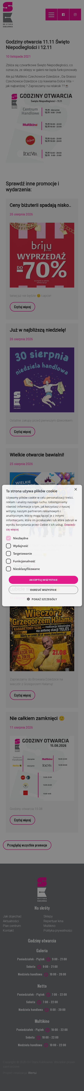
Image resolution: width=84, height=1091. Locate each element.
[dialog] (42, 545)
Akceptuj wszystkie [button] (43, 579)
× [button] (75, 489)
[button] (42, 599)
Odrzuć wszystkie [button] (43, 590)
